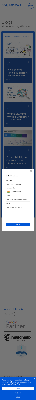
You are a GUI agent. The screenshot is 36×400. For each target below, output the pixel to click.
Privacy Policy (16, 384)
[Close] (33, 379)
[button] (31, 171)
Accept (18, 389)
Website (8, 203)
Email (8, 195)
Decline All (18, 393)
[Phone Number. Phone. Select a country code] (9, 192)
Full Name (9, 180)
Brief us (8, 211)
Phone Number (11, 188)
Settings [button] (18, 397)
